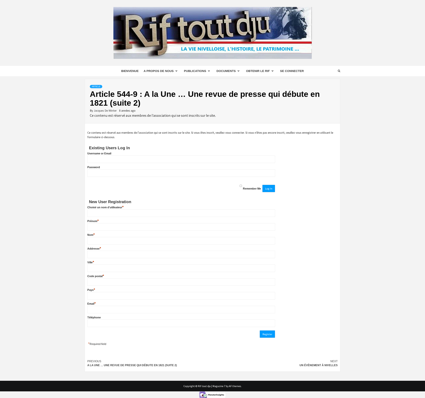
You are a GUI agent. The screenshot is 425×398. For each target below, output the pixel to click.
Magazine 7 (218, 386)
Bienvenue (130, 71)
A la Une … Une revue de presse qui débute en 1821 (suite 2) (132, 363)
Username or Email (99, 153)
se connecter (292, 71)
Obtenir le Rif (258, 71)
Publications (195, 71)
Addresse (94, 248)
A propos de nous (159, 71)
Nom (91, 234)
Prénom (93, 221)
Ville (90, 262)
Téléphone (94, 317)
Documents (226, 71)
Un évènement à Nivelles (318, 363)
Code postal (95, 276)
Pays (91, 290)
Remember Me (252, 188)
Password (93, 167)
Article (96, 86)
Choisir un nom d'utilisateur (105, 207)
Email (91, 303)
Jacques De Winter (105, 110)
